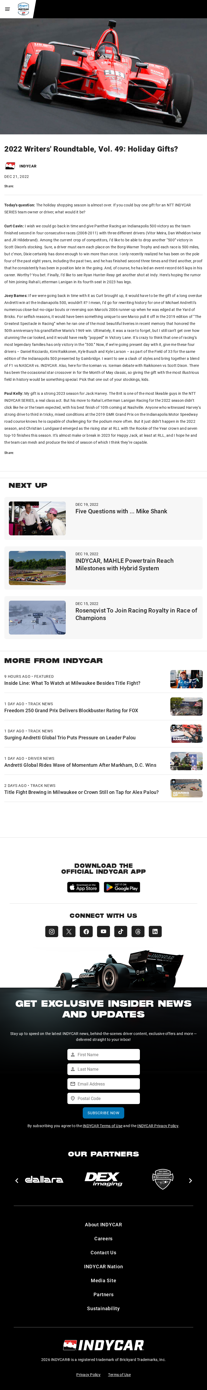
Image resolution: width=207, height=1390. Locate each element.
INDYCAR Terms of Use (102, 1125)
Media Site (103, 1280)
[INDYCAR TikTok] (120, 931)
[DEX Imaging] (103, 1179)
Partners (104, 1294)
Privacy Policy (88, 1374)
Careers (103, 1238)
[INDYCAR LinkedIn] (155, 931)
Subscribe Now (103, 1112)
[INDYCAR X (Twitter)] (69, 931)
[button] (16, 1180)
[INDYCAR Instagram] (51, 931)
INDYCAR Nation (103, 1266)
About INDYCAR (103, 1224)
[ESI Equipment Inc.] (162, 1179)
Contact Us (103, 1252)
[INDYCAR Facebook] (86, 931)
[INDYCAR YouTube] (103, 931)
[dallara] (44, 1179)
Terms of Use (119, 1374)
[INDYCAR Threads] (138, 931)
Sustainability (103, 1308)
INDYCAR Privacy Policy (157, 1125)
